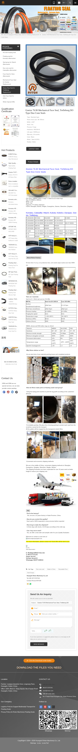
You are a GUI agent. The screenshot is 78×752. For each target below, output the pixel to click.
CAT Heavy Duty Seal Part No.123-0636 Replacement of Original (13, 254)
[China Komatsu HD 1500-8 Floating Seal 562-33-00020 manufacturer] (4, 219)
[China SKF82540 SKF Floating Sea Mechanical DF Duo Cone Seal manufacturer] (4, 282)
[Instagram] (12, 391)
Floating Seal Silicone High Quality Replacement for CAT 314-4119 (13, 290)
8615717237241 (48, 687)
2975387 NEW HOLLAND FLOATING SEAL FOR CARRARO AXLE (13, 226)
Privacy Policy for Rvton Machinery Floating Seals (18, 712)
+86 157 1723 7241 (49, 684)
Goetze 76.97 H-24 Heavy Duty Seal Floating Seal (13, 172)
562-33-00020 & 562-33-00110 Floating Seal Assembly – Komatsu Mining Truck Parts (8, 362)
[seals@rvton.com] (28, 584)
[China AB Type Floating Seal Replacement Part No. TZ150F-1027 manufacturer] (4, 273)
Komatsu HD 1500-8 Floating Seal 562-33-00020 (13, 217)
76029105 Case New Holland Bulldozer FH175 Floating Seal (13, 244)
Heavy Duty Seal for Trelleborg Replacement (27, 34)
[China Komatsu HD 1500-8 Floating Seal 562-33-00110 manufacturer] (4, 210)
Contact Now (34, 149)
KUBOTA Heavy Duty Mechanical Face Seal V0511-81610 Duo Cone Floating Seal (13, 154)
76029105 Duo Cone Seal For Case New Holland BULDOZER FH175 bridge (13, 326)
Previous (2, 127)
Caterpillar (38, 213)
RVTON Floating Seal (9, 52)
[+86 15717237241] (30, 584)
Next (19, 127)
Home (5, 34)
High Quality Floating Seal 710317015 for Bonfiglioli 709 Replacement (13, 163)
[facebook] (4, 391)
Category (10, 34)
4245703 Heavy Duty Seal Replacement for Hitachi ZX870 (13, 317)
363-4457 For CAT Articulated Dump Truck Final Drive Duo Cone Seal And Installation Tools (13, 190)
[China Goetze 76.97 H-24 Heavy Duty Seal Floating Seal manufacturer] (4, 173)
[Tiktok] (16, 391)
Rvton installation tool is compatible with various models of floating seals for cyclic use (13, 181)
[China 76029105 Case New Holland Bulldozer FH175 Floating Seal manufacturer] (4, 246)
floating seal (37, 262)
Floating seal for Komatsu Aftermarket (9, 57)
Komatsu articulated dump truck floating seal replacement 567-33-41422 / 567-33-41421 (13, 199)
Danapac (68, 213)
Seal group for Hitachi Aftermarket (9, 63)
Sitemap (33, 743)
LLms (39, 743)
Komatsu (29, 213)
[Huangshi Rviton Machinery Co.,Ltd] (3, 2)
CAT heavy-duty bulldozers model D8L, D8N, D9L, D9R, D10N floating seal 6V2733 (13, 235)
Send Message (39, 644)
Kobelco (60, 213)
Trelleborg (33, 215)
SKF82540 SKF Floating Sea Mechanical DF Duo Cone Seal (13, 281)
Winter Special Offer (9, 102)
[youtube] (8, 391)
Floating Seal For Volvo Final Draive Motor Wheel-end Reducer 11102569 (13, 263)
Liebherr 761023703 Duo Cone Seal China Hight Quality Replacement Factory (13, 299)
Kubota (53, 213)
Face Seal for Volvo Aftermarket (9, 75)
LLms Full (45, 743)
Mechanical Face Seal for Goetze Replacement (9, 82)
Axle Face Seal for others (8, 97)
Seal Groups (30, 572)
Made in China (51, 569)
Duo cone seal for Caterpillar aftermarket (9, 69)
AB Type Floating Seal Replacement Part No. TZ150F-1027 (13, 272)
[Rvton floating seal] (39, 19)
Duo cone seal (40, 569)
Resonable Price (63, 569)
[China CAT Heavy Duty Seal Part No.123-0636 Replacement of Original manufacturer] (4, 255)
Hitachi (46, 213)
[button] (36, 31)
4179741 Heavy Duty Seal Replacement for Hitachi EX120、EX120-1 (13, 308)
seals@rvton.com (48, 690)
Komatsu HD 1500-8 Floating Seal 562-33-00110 (13, 208)
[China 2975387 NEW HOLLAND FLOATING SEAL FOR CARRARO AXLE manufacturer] (4, 228)
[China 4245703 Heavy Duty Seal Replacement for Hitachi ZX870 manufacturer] (4, 318)
